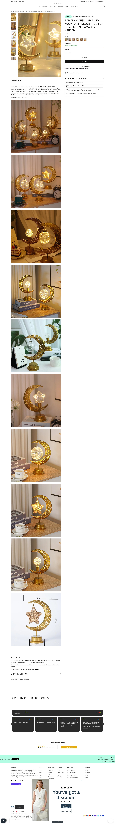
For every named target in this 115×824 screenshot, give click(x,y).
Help (86, 777)
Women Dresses (71, 772)
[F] (66, 39)
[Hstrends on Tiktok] (84, 1)
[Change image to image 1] (13, 17)
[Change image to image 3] (13, 35)
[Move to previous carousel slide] (100, 689)
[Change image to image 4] (13, 43)
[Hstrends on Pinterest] (83, 1)
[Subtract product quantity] (66, 52)
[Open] (3, 821)
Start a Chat (61, 772)
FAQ (59, 770)
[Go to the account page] (100, 6)
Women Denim (71, 770)
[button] (62, 728)
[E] (70, 39)
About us (50, 770)
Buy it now (84, 61)
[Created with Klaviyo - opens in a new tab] (57, 822)
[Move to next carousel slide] (103, 689)
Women (41, 770)
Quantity (67, 49)
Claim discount (66, 806)
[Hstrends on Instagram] (81, 1)
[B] (73, 39)
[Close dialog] (82, 780)
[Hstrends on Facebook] (79, 1)
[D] (81, 39)
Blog (86, 775)
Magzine (87, 772)
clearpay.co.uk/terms (109, 761)
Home (12, 11)
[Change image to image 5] (13, 52)
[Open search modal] (11, 6)
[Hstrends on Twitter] (86, 1)
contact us (26, 679)
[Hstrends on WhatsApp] (88, 1)
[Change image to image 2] (13, 26)
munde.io (18, 819)
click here (84, 85)
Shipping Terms (87, 90)
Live (86, 770)
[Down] (13, 61)
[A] (77, 39)
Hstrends (21, 813)
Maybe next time (66, 811)
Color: (67, 36)
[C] (85, 39)
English (91, 1)
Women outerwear (72, 775)
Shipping (74, 68)
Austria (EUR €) (100, 1)
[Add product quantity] (70, 52)
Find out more (26, 777)
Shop (40, 775)
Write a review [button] (69, 747)
